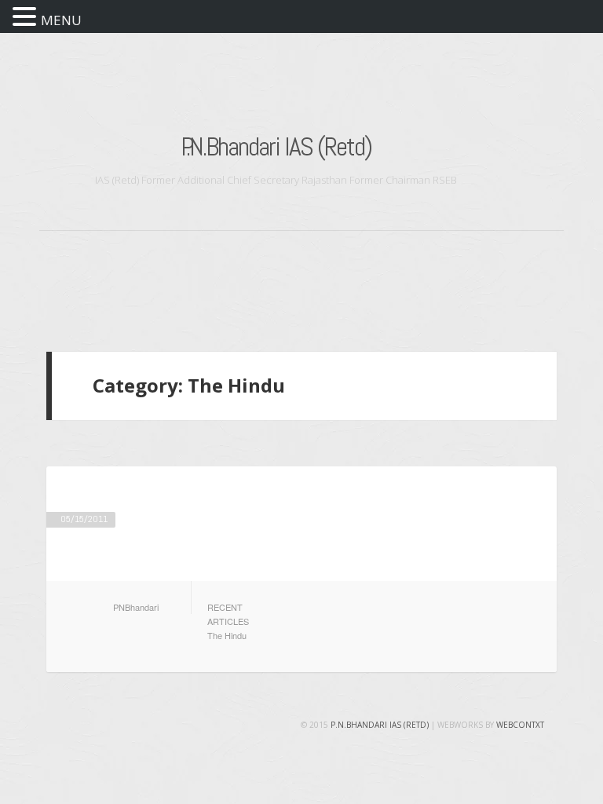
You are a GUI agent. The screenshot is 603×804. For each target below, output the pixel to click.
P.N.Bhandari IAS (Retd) (276, 146)
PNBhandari (136, 607)
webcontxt (520, 724)
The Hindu (227, 635)
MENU (61, 20)
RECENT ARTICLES (228, 614)
